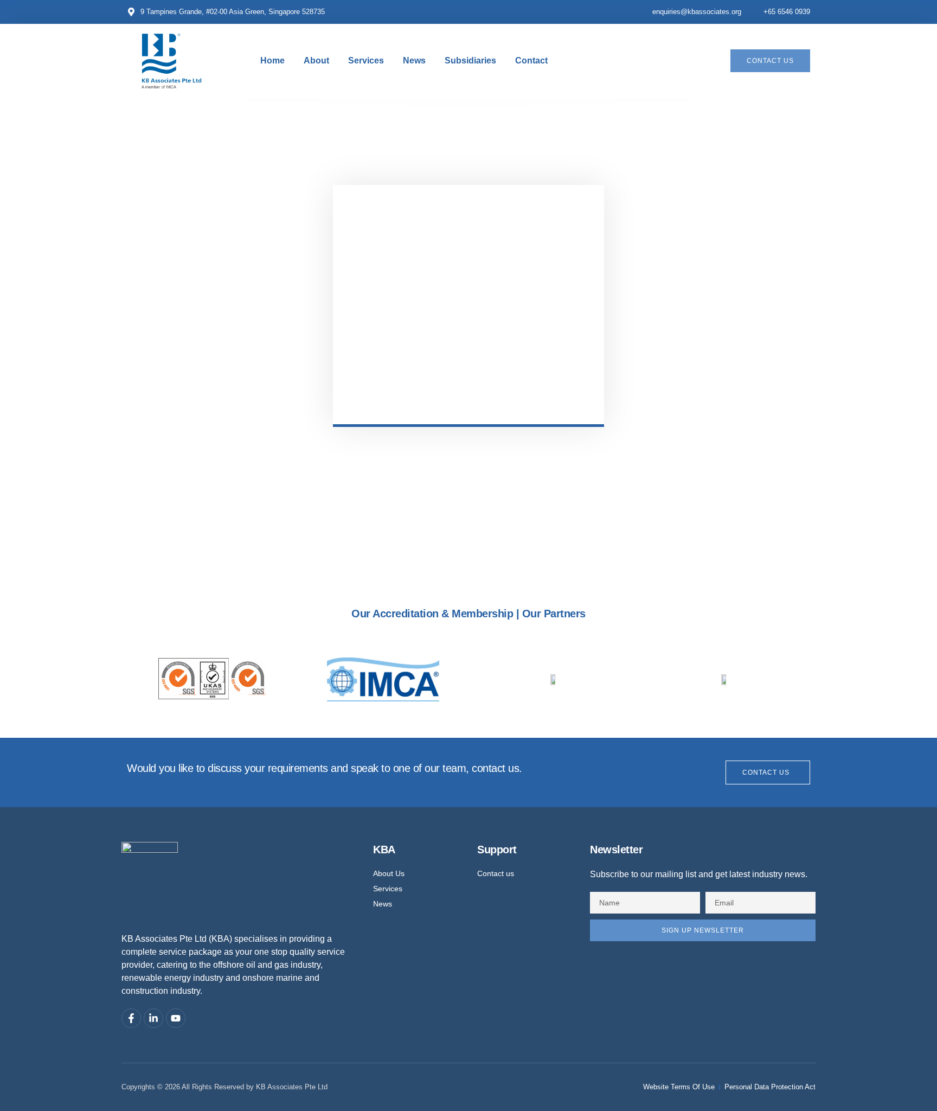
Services (366, 60)
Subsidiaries (470, 60)
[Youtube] (175, 1018)
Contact (531, 60)
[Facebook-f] (131, 1018)
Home (272, 60)
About (316, 60)
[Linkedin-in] (153, 1018)
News (414, 60)
